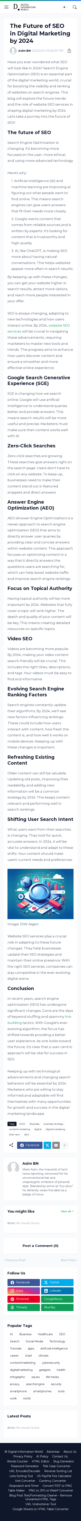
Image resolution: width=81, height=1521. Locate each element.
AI (11, 1334)
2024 (22, 1123)
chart (28, 1355)
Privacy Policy (22, 1456)
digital (37, 1129)
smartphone (18, 1391)
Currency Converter (52, 1481)
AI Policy (42, 1456)
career (14, 1355)
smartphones (42, 1391)
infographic (17, 1377)
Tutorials (15, 1348)
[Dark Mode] (65, 7)
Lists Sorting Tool (21, 1476)
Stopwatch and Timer (24, 1486)
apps (31, 1348)
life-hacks (52, 1377)
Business (34, 1123)
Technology (57, 1341)
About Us (70, 1451)
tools (61, 1391)
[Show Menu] (6, 7)
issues (35, 1377)
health (61, 1370)
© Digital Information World (24, 1451)
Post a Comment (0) (40, 1246)
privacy (15, 1384)
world (26, 1398)
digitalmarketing (55, 1129)
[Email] (56, 1145)
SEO (26, 1134)
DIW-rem (14, 1134)
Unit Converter (25, 1481)
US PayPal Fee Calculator (54, 1476)
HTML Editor (40, 1461)
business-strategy (54, 1123)
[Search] (75, 7)
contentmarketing (19, 1129)
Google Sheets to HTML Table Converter (41, 1509)
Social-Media (34, 1341)
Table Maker (16, 1490)
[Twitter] (47, 1145)
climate (43, 1355)
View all (66, 1211)
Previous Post (15, 1260)
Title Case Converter (56, 1466)
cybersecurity (51, 1363)
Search (14, 1341)
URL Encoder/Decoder (24, 1471)
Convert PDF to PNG (57, 1486)
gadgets (45, 1370)
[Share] (67, 50)
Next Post (68, 1260)
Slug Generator (63, 1461)
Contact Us (60, 1456)
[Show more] (64, 1145)
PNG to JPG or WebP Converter (51, 1490)
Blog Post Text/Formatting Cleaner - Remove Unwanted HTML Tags (40, 1497)
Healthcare (45, 1334)
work (13, 1398)
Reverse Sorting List (58, 1471)
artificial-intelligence (54, 1348)
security (56, 1384)
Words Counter (17, 1461)
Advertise (53, 1451)
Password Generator (25, 1466)
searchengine (35, 1384)
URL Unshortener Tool (40, 1504)
